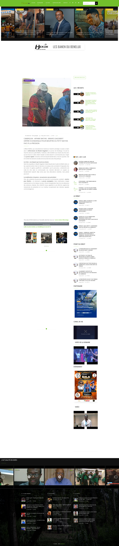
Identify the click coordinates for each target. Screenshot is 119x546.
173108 (87, 275)
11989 (60, 499)
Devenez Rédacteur (80, 77)
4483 (87, 515)
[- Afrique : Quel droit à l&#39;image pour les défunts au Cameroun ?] (76, 227)
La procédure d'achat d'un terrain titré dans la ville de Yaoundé (88, 279)
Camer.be (62, 543)
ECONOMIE (56, 9)
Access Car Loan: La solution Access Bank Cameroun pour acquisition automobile (87, 32)
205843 (87, 259)
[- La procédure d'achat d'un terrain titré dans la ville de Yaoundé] (76, 280)
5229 (60, 507)
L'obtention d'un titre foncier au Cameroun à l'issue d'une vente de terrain (88, 265)
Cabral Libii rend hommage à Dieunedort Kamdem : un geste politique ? (30, 33)
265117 (87, 205)
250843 (89, 222)
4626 (87, 508)
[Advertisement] (59, 60)
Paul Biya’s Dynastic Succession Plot (61, 498)
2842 (60, 528)
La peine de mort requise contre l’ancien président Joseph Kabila (88, 512)
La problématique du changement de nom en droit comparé (88, 249)
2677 (35, 523)
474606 (88, 177)
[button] (96, 3)
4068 (87, 523)
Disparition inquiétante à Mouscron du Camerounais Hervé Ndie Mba (87, 505)
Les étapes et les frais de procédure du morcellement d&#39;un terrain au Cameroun (87, 257)
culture (48, 2)
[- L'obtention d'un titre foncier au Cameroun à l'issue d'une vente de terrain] (76, 265)
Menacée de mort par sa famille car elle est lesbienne (87, 175)
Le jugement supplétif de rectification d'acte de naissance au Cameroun (88, 273)
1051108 (88, 164)
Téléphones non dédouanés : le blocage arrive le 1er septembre (59, 33)
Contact (65, 2)
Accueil (33, 2)
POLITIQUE (26, 9)
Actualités (40, 2)
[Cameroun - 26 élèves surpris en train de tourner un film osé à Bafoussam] (76, 163)
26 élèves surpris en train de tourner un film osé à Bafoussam (88, 162)
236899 (88, 252)
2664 (35, 530)
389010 (87, 184)
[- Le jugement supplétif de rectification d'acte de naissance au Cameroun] (76, 273)
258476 (87, 213)
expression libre (57, 2)
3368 (60, 521)
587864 (87, 171)
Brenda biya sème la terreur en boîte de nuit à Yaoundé (87, 168)
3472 (60, 514)
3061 (35, 509)
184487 (89, 267)
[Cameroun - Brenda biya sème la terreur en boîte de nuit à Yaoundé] (76, 169)
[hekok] (59, 47)
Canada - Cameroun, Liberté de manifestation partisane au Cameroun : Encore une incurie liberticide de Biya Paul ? (87, 234)
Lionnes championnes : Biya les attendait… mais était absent (33, 528)
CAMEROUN (20, 9)
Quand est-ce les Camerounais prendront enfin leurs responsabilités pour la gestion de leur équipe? (88, 218)
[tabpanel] (31, 238)
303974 (89, 192)
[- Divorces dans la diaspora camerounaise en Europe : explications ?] (76, 210)
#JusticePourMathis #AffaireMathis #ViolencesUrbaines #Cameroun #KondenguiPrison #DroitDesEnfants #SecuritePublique (46, 224)
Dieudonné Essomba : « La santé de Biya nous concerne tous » (35, 521)
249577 (90, 229)
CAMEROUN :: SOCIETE (29, 80)
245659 (89, 238)
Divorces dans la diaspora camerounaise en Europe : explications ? (86, 210)
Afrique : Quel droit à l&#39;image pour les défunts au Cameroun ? (88, 226)
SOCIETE (85, 9)
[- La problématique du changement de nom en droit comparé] (76, 250)
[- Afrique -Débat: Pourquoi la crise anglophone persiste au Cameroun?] (76, 202)
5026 (87, 501)
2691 (35, 516)
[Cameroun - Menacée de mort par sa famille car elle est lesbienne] (76, 176)
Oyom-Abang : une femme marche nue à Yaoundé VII (87, 182)
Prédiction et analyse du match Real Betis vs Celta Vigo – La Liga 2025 (88, 498)
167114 (87, 282)
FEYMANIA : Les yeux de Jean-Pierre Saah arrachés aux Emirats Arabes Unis (88, 189)
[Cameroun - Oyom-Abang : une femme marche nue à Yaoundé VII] (76, 183)
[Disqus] (46, 272)
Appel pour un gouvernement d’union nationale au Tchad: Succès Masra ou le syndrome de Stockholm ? (35, 506)
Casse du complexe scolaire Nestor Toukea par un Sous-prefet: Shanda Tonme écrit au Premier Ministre (87, 520)
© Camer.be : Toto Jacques (31, 135)
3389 (35, 501)
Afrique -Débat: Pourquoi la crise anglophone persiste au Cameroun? (88, 202)
